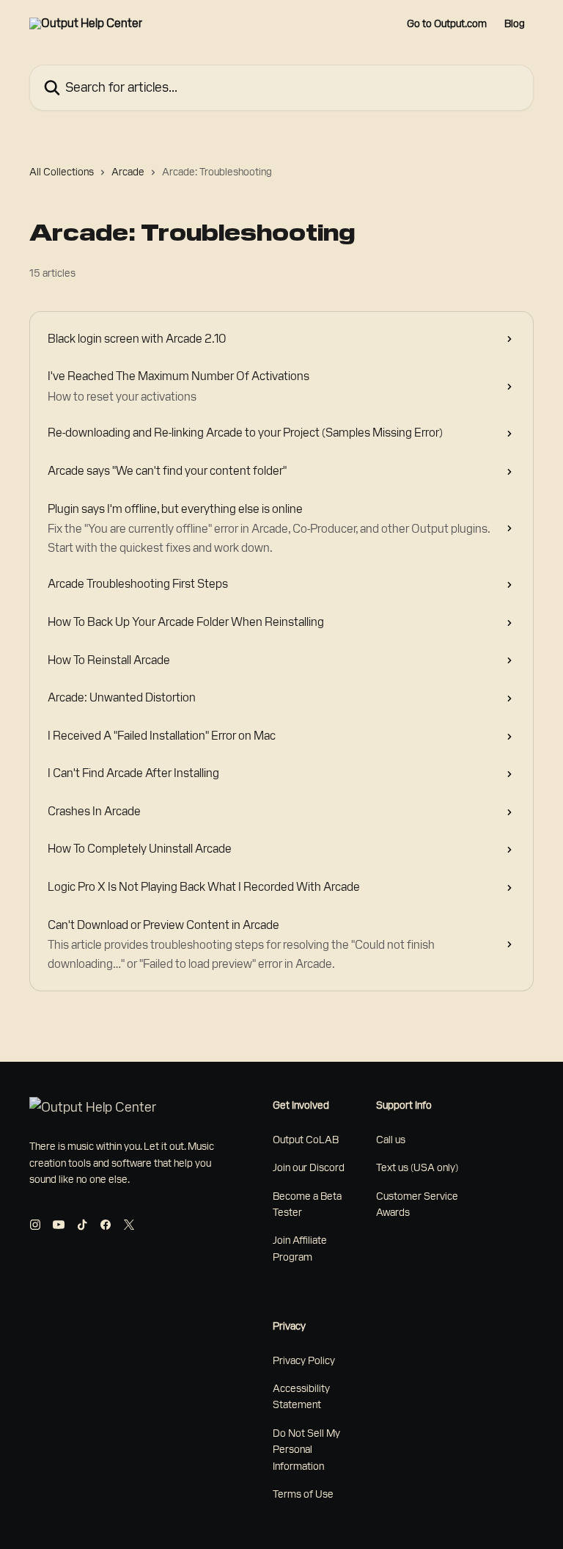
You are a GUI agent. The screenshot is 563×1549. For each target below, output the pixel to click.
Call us (390, 1139)
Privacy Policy (304, 1360)
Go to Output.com (447, 23)
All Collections (61, 171)
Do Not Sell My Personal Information (306, 1449)
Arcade (127, 171)
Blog (514, 23)
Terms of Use (303, 1494)
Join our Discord (309, 1167)
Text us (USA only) (417, 1167)
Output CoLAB (306, 1139)
